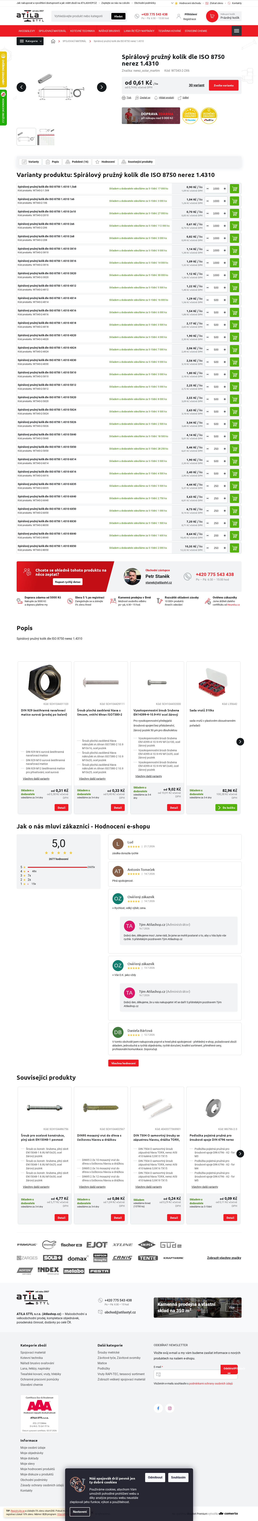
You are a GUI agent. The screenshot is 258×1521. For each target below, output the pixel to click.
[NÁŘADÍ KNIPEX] (147, 1244)
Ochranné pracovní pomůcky (39, 1379)
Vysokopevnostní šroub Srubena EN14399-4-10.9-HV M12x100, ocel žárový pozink (159, 742)
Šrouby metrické (108, 1352)
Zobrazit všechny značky (224, 1258)
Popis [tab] (55, 161)
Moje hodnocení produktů (37, 1469)
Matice (102, 1363)
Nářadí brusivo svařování (37, 1363)
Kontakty (26, 1490)
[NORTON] (25, 1271)
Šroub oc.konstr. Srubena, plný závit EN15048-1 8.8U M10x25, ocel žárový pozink (47, 1164)
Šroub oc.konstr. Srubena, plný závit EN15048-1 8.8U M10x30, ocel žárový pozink (47, 1176)
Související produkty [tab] (140, 161)
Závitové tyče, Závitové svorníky (119, 1358)
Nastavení (80, 1512)
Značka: (141, 70)
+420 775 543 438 (155, 14)
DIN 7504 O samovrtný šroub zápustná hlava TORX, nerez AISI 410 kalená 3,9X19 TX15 (157, 1176)
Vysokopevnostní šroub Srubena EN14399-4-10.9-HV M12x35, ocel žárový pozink (158, 754)
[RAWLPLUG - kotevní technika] (27, 1244)
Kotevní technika (31, 1358)
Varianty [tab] (33, 161)
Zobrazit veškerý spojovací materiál (121, 1379)
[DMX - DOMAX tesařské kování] (78, 1258)
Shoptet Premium (197, 1513)
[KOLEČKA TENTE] (148, 1258)
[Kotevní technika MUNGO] (49, 1244)
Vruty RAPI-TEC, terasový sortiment (121, 1374)
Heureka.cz (233, 604)
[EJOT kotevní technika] (97, 1245)
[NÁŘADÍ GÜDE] (170, 1245)
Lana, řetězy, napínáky (35, 1368)
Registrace (189, 19)
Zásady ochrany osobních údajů (42, 1485)
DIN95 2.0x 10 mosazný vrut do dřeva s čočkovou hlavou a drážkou (103, 1161)
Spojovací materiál (33, 1352)
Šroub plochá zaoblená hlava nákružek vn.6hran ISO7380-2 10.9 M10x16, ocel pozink (102, 744)
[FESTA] (99, 1271)
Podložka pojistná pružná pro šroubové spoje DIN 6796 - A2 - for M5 (215, 1176)
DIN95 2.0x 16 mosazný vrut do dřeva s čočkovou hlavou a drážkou (103, 1170)
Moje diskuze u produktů (36, 1474)
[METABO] (73, 1271)
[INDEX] (48, 1271)
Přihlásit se (233, 1370)
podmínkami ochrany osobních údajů (211, 1383)
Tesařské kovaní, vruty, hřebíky (40, 1374)
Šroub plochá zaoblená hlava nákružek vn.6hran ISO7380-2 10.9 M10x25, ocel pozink (102, 768)
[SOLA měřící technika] (52, 1258)
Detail (61, 807)
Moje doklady (29, 1458)
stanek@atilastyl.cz (159, 582)
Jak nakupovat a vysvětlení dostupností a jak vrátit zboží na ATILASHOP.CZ (57, 3)
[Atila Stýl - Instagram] (169, 1408)
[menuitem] (27, 31)
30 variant (196, 85)
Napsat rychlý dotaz (67, 581)
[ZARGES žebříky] (27, 1258)
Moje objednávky (31, 1453)
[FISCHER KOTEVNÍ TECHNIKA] (71, 1245)
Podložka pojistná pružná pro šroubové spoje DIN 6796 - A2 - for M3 (215, 1152)
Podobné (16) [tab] (80, 161)
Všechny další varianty (36, 778)
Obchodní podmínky (145, 3)
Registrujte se (18, 1511)
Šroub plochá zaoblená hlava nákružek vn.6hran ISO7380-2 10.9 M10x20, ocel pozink (102, 756)
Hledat (118, 16)
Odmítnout (155, 1477)
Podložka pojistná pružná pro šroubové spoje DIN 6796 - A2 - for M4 (215, 1164)
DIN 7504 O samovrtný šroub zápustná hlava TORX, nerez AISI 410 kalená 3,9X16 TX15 (157, 1164)
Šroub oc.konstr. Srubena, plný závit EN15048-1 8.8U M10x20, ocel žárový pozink (47, 1152)
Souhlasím (178, 1477)
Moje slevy (27, 1464)
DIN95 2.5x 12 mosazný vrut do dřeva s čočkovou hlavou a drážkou (103, 1178)
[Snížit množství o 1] (207, 189)
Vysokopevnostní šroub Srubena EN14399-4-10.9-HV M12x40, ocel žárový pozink (158, 766)
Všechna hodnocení (123, 1063)
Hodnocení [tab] (108, 161)
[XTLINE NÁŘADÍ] (122, 1244)
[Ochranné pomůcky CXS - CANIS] (122, 1258)
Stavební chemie (31, 1385)
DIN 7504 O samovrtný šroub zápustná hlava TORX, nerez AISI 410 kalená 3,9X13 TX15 (157, 1152)
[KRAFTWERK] (173, 1258)
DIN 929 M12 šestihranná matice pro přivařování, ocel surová (45, 770)
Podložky (104, 1368)
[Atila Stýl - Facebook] (158, 1408)
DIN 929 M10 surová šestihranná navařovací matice (45, 762)
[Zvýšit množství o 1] (225, 189)
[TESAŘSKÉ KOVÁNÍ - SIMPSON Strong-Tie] (100, 1258)
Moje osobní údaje (32, 1447)
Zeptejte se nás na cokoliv (115, 3)
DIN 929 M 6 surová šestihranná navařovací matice (45, 753)
